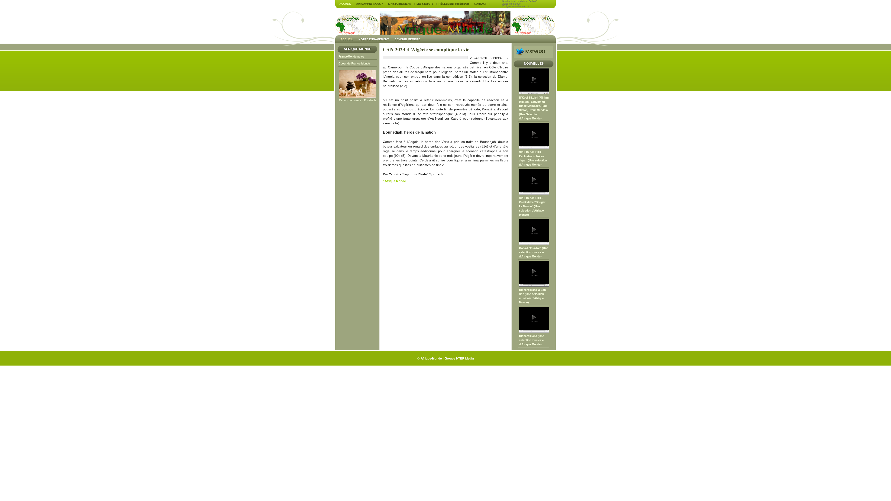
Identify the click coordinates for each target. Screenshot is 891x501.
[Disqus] (445, 250)
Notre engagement (373, 39)
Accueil (345, 3)
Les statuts (424, 3)
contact (480, 3)
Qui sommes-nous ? (369, 3)
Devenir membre (407, 39)
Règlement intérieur (454, 3)
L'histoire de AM (399, 3)
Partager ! (535, 51)
